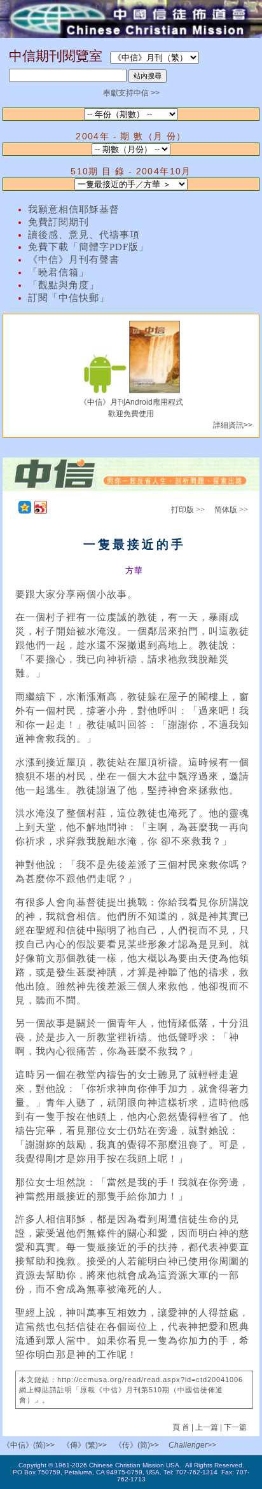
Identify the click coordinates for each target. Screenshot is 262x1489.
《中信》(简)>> (29, 1445)
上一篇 (206, 1427)
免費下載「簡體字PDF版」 (88, 247)
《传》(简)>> (136, 1445)
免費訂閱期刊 (58, 222)
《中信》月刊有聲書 (74, 260)
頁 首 (181, 1427)
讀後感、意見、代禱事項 (84, 235)
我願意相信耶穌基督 (74, 209)
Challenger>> (192, 1445)
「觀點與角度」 (63, 285)
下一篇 (235, 1427)
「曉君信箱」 (58, 272)
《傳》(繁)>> (84, 1445)
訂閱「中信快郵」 (68, 298)
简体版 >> (231, 509)
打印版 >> (188, 509)
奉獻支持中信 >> (131, 92)
